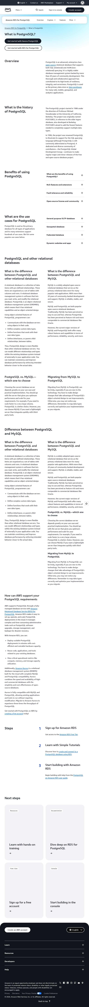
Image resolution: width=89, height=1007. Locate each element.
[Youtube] (79, 983)
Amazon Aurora (21, 668)
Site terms (15, 993)
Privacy (7, 993)
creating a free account (14, 713)
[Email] (60, 987)
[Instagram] (71, 983)
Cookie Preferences (51, 993)
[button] (75, 9)
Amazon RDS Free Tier (69, 734)
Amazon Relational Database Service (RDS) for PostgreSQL (21, 611)
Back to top (43, 1001)
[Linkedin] (68, 983)
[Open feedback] (86, 503)
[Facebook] (64, 983)
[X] (60, 983)
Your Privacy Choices (29, 993)
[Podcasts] (82, 983)
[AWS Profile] (82, 3)
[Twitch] (75, 983)
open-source (51, 65)
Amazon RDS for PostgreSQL (15, 28)
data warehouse (75, 87)
